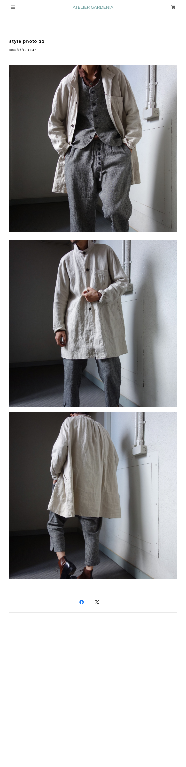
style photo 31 (27, 41)
